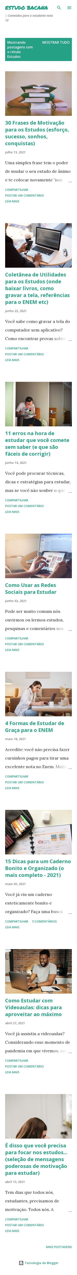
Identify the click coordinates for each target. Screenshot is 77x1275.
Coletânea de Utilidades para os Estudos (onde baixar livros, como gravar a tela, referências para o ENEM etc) (37, 288)
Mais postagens (59, 1247)
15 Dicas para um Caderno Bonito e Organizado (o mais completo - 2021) (38, 868)
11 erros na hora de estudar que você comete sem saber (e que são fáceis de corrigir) (37, 443)
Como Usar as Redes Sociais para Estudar (30, 588)
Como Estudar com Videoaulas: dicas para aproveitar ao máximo (33, 1007)
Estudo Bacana (26, 7)
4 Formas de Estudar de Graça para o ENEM (34, 726)
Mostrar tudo (56, 42)
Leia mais (12, 201)
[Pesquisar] (59, 7)
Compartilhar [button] (16, 190)
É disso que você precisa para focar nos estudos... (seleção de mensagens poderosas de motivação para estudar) (36, 1159)
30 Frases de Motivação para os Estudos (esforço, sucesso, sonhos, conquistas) (37, 133)
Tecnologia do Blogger (41, 1263)
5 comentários (44, 921)
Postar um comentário (24, 195)
